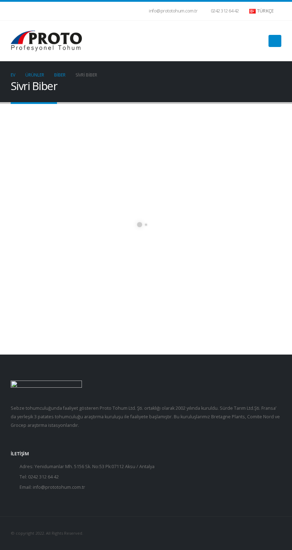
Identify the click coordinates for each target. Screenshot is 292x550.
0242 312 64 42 (225, 11)
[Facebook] (16, 11)
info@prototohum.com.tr (173, 11)
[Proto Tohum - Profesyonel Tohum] (46, 41)
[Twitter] (28, 11)
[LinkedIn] (51, 11)
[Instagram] (40, 11)
